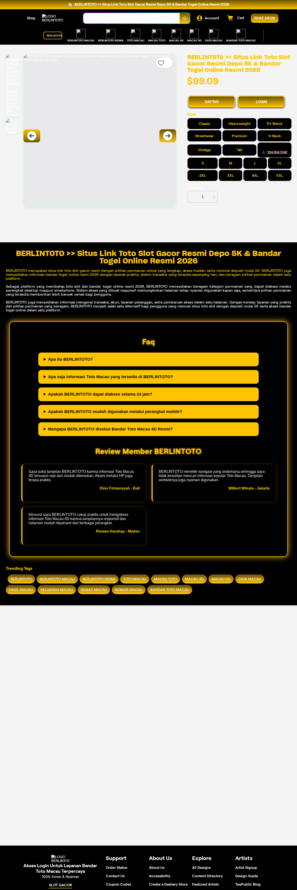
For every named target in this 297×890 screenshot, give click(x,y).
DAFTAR (212, 102)
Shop (31, 18)
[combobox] (131, 18)
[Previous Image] (31, 135)
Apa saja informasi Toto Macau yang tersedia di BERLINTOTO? (110, 376)
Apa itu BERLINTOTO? (70, 359)
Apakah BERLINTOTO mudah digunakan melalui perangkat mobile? (115, 411)
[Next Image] (167, 135)
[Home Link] (58, 18)
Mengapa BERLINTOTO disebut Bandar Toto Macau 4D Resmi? (110, 429)
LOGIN (261, 102)
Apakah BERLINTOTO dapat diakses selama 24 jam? (100, 394)
